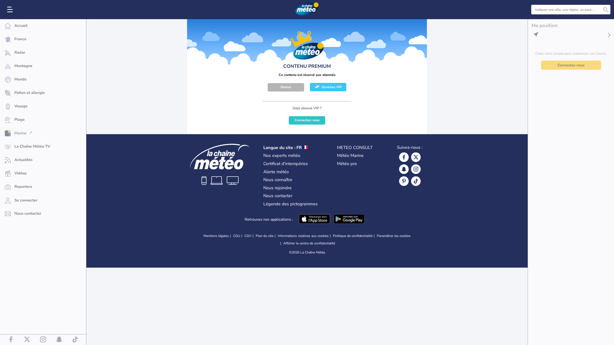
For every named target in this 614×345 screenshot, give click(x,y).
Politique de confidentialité (352, 236)
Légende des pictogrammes (290, 204)
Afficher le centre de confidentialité (309, 243)
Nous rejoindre (277, 188)
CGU (236, 236)
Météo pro (347, 164)
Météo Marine (350, 155)
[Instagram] (416, 169)
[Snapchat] (404, 169)
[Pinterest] (404, 181)
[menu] (11, 9)
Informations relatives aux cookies (303, 236)
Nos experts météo (281, 155)
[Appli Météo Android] (349, 219)
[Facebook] (404, 157)
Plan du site (264, 236)
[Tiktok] (416, 181)
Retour (286, 87)
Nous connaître (277, 180)
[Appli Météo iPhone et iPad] (314, 219)
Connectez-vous (307, 120)
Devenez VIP (332, 87)
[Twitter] (416, 157)
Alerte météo (276, 172)
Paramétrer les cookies (394, 236)
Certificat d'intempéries (285, 164)
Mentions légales (216, 236)
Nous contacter (277, 196)
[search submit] (605, 9)
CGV (247, 236)
